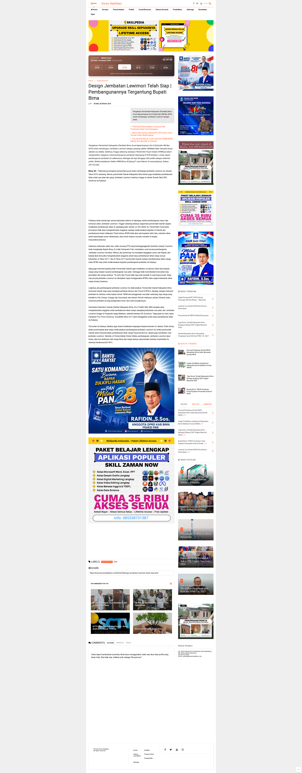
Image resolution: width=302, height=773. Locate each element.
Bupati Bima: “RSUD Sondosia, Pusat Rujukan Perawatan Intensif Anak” (199, 391)
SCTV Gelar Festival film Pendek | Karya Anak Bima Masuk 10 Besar (110, 627)
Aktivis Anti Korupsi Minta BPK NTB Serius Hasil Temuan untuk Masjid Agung (151, 134)
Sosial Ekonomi (145, 10)
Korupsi (105, 10)
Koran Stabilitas (112, 3)
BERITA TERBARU (188, 344)
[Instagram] (183, 749)
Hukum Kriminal (162, 10)
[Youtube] (201, 3)
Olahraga (190, 10)
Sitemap (136, 762)
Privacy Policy (149, 754)
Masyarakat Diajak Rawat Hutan (149, 629)
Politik (131, 10)
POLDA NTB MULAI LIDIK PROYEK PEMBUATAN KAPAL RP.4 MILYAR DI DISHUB (151, 140)
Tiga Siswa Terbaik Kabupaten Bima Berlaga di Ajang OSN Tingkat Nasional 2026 (200, 378)
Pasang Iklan (148, 758)
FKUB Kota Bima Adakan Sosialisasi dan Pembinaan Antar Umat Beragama (147, 128)
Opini (93, 14)
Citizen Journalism (137, 755)
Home (94, 10)
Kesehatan (203, 10)
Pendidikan (177, 10)
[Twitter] (197, 3)
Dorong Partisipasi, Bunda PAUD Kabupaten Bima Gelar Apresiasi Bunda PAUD (199, 352)
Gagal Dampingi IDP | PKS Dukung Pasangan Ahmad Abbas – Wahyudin (193, 479)
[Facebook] (193, 3)
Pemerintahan (118, 10)
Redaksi (147, 750)
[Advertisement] (106, 122)
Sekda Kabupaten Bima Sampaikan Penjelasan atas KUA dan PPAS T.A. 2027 (194, 588)
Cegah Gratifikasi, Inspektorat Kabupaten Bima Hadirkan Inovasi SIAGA (199, 365)
